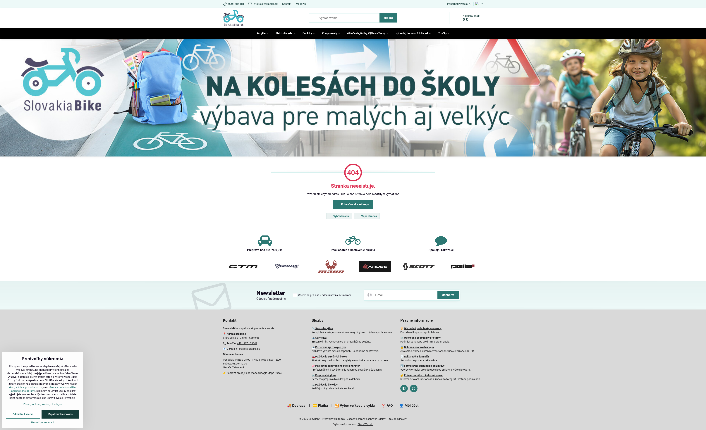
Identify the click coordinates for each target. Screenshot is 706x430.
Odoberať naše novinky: (271, 298)
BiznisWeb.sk (365, 424)
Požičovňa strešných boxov (331, 356)
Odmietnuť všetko (23, 414)
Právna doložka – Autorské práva (423, 375)
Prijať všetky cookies (60, 414)
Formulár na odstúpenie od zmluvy (424, 365)
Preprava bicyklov (325, 375)
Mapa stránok (368, 216)
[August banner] (353, 98)
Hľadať (388, 18)
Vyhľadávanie (341, 216)
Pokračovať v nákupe (354, 204)
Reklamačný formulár (416, 356)
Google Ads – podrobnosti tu (25, 387)
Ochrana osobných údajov (419, 347)
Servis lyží (321, 337)
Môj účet (412, 405)
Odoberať (448, 295)
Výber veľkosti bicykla (357, 405)
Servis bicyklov (324, 328)
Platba (323, 405)
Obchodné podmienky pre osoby (423, 328)
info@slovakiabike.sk (248, 348)
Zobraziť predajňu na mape (242, 372)
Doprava (298, 405)
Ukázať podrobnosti (42, 422)
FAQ (390, 405)
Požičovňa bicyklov (326, 384)
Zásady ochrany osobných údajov (366, 418)
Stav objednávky (397, 418)
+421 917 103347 (247, 343)
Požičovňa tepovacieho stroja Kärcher (337, 365)
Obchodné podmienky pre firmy (422, 337)
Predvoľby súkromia (333, 418)
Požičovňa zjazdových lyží (330, 347)
